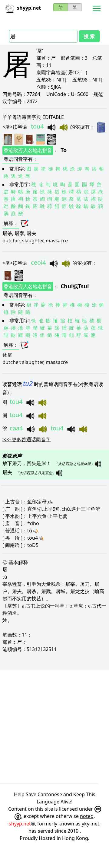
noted (87, 816)
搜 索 (89, 36)
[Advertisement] (54, 726)
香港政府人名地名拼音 (28, 150)
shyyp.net (20, 823)
